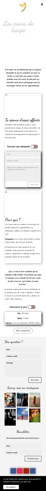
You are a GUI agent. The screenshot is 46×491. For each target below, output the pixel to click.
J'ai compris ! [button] (11, 487)
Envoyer (34, 184)
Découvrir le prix (18, 307)
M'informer (33, 458)
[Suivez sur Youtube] (26, 471)
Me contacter (23, 330)
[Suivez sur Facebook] (13, 471)
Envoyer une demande (18, 146)
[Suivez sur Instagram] (20, 471)
